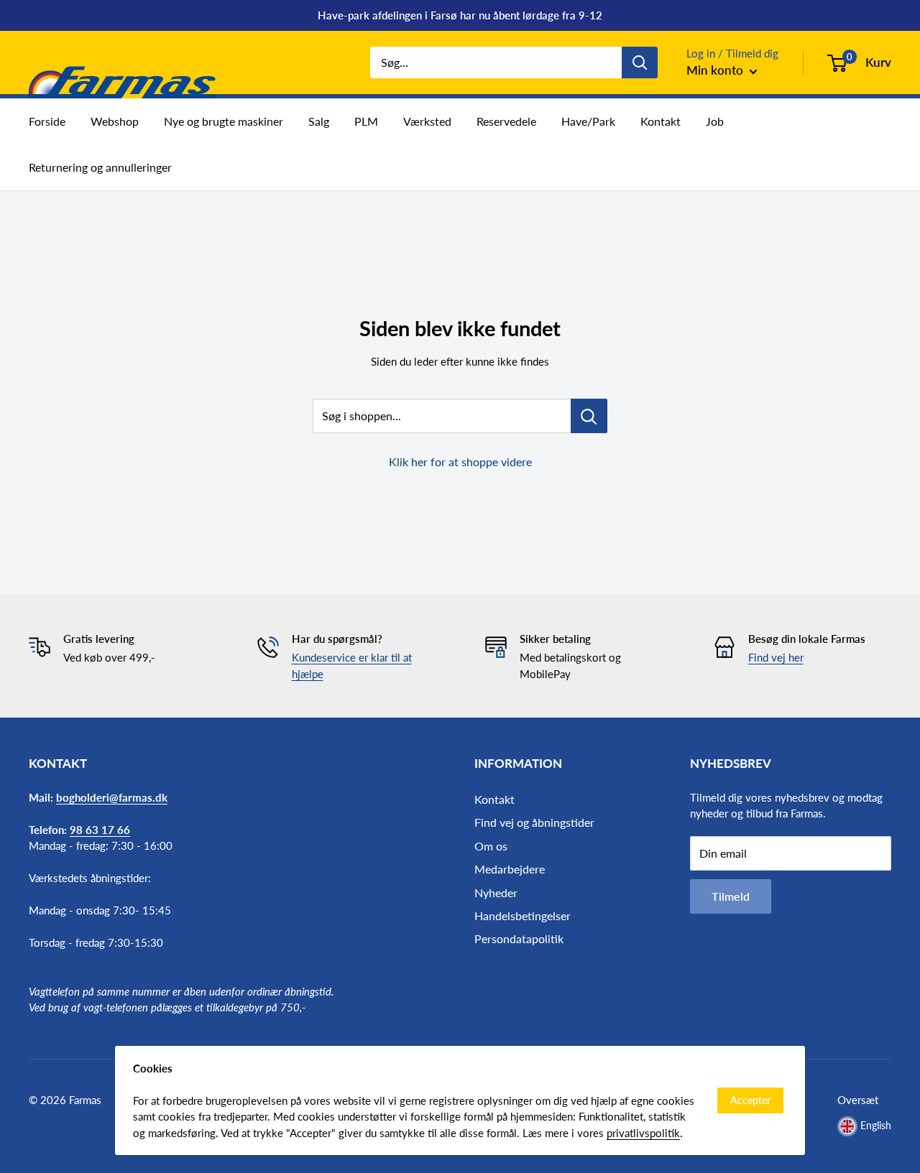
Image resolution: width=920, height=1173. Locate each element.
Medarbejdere (509, 869)
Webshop (115, 121)
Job (715, 121)
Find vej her (776, 657)
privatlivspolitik (643, 1132)
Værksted (427, 121)
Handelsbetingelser (522, 915)
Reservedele (506, 121)
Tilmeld (731, 896)
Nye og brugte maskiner (223, 121)
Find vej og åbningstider (534, 822)
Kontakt (660, 121)
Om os (490, 846)
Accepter (750, 1100)
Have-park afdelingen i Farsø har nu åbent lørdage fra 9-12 (460, 15)
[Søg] (640, 62)
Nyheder (496, 892)
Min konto (716, 70)
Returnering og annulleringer (100, 167)
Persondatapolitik (519, 938)
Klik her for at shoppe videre (460, 461)
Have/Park (588, 121)
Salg (318, 121)
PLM (366, 121)
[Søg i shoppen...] (589, 416)
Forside (47, 121)
